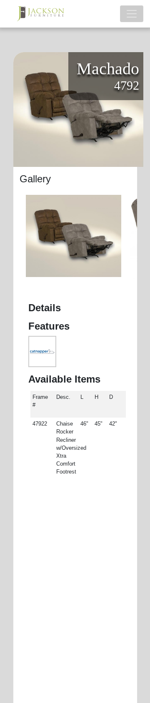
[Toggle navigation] (131, 13)
